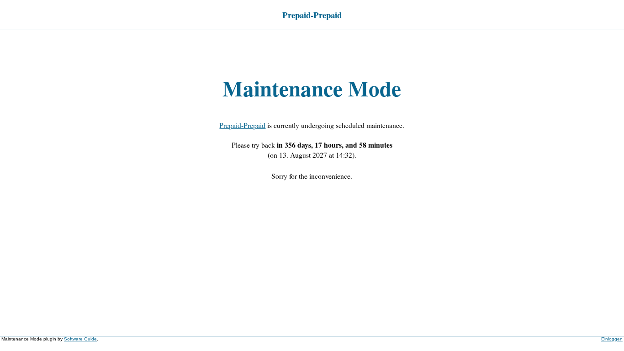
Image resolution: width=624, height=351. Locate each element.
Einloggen (612, 338)
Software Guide (80, 338)
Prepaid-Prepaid (312, 15)
